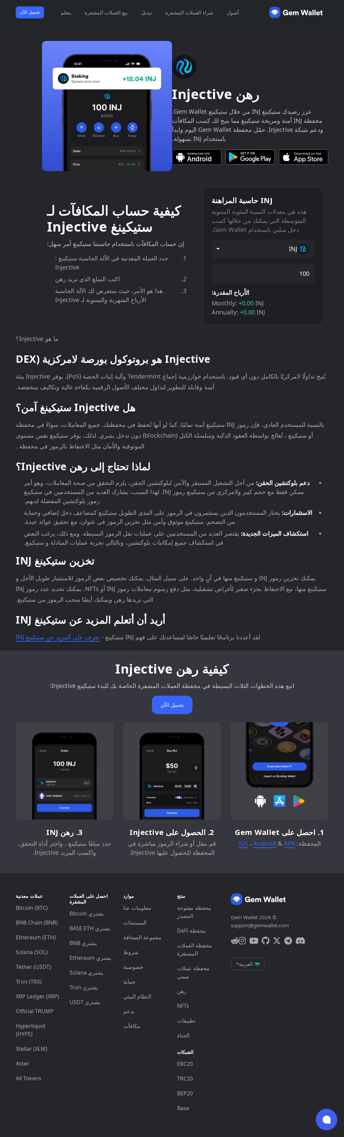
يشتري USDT (85, 1002)
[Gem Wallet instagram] (242, 941)
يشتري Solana (86, 972)
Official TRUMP (35, 1011)
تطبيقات (186, 1020)
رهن (181, 991)
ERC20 (185, 1064)
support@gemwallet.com (260, 925)
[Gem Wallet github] (265, 941)
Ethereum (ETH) (36, 937)
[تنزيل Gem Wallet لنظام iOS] (303, 157)
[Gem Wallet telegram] (288, 941)
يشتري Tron (84, 987)
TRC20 (185, 1078)
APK (289, 843)
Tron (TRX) (29, 981)
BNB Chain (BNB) (37, 922)
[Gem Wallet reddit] (235, 941)
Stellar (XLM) (31, 1048)
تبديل (146, 12)
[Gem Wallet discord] (300, 941)
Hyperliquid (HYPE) (30, 1030)
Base (183, 1108)
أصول (233, 12)
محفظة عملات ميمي (193, 972)
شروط (130, 952)
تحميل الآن (30, 12)
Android (264, 843)
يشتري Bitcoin (86, 913)
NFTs (183, 1005)
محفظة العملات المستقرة (194, 949)
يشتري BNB (83, 943)
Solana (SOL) (32, 952)
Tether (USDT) (33, 967)
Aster (22, 1063)
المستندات (134, 922)
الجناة (183, 1035)
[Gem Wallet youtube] (253, 941)
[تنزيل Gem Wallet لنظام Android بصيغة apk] (196, 157)
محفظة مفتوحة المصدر (194, 912)
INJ (293, 249)
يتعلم (66, 12)
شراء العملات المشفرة (189, 12)
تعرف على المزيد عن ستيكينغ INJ (57, 637)
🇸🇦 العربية (250, 963)
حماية (129, 981)
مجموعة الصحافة (142, 937)
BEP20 (185, 1093)
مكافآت (131, 1026)
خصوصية (133, 967)
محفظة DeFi (191, 930)
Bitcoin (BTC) (32, 907)
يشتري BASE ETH (90, 928)
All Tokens (28, 1078)
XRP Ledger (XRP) (37, 996)
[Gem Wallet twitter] (277, 941)
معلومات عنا (137, 907)
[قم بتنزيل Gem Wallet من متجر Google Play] (250, 157)
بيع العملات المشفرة (106, 12)
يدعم (128, 1011)
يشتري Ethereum (90, 957)
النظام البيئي (137, 996)
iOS (243, 843)
